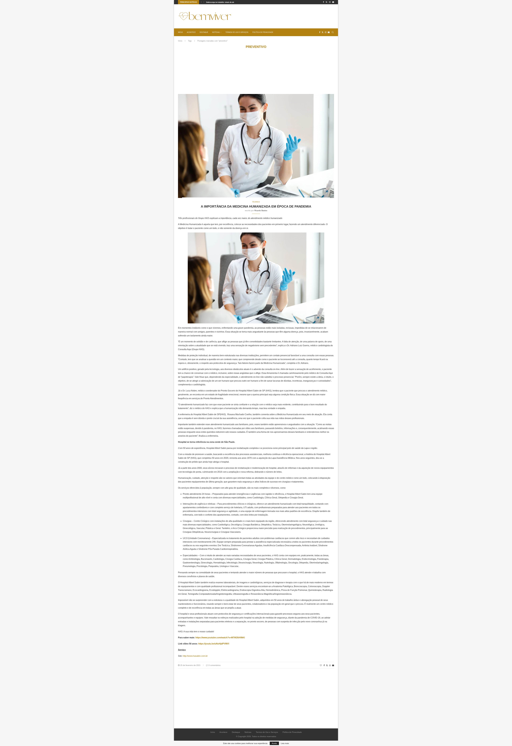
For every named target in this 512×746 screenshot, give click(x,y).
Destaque (204, 32)
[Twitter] (326, 2)
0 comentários (215, 665)
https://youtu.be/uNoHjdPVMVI (213, 644)
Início (180, 32)
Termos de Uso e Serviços (236, 32)
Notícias (216, 32)
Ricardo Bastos (260, 210)
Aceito (274, 743)
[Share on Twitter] (327, 665)
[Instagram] (330, 2)
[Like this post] (321, 665)
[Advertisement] (285, 16)
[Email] (333, 2)
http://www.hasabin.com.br (195, 656)
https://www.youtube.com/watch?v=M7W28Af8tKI (220, 637)
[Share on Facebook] (324, 665)
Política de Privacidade (262, 32)
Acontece (191, 32)
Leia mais (285, 743)
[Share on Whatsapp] (330, 665)
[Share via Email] (333, 665)
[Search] (332, 32)
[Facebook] (323, 2)
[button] (201, 2)
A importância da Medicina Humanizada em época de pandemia (256, 206)
